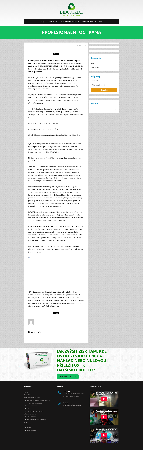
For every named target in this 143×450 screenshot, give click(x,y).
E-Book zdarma (31, 417)
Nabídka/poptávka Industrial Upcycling (38, 400)
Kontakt (29, 425)
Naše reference (31, 430)
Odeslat (104, 90)
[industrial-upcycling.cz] (71, 9)
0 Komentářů (83, 46)
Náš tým (29, 428)
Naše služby (53, 22)
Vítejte (43, 22)
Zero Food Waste (32, 406)
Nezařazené (95, 68)
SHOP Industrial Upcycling (34, 403)
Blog (92, 63)
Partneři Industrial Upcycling (35, 411)
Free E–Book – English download (36, 419)
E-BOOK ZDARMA (68, 376)
